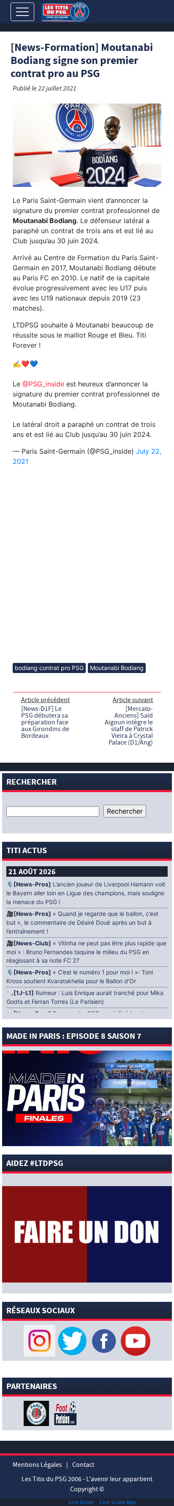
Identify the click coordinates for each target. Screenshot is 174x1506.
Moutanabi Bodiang (117, 667)
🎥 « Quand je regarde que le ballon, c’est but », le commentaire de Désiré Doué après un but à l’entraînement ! (82, 922)
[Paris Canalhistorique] (37, 1413)
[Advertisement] (87, 565)
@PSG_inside (43, 384)
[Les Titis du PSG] (65, 11)
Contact (83, 1465)
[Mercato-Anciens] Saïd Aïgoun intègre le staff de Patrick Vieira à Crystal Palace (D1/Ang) (129, 726)
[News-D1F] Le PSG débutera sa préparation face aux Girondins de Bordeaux (45, 722)
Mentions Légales (37, 1465)
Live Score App (118, 1502)
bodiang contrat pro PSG (49, 667)
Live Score (81, 1502)
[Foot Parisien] (63, 1413)
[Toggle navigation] (22, 12)
